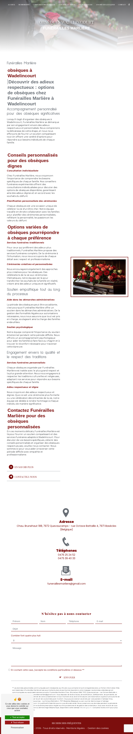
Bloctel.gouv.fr (86, 708)
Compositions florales (44, 5)
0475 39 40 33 (66, 558)
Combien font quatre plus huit (26, 635)
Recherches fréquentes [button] (66, 723)
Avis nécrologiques (105, 5)
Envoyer (69, 677)
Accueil (11, 5)
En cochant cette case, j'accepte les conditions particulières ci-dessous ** (47, 670)
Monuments (24, 5)
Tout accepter (18, 717)
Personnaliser (17, 727)
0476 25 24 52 (66, 555)
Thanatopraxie (85, 5)
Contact (122, 5)
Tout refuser (18, 722)
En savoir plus (24, 467)
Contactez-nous (26, 476)
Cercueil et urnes (66, 5)
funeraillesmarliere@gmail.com (66, 583)
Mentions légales (75, 728)
